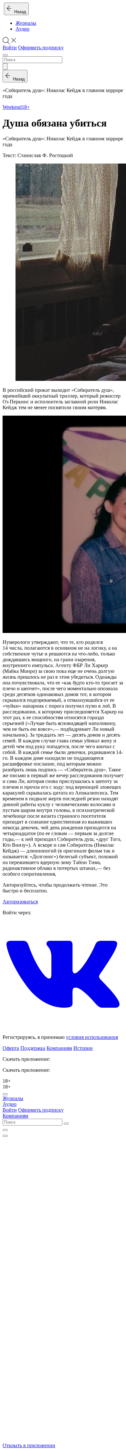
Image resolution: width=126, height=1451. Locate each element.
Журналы (26, 23)
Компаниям (59, 1048)
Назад (19, 11)
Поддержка (32, 1048)
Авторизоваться (20, 901)
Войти (10, 47)
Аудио (22, 29)
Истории (83, 1048)
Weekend (12, 107)
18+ (26, 107)
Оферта (11, 1048)
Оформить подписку (41, 47)
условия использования (92, 1037)
